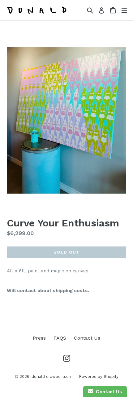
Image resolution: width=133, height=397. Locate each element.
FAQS (60, 338)
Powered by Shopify (98, 376)
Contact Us (87, 338)
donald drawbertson (51, 376)
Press (39, 338)
